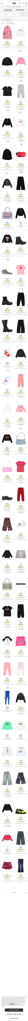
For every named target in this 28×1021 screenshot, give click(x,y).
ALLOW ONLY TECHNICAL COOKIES (14, 1014)
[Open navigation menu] (2, 3)
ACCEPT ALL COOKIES (14, 1010)
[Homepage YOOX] (14, 3)
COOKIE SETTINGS (14, 1018)
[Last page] (26, 892)
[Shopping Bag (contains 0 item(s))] (26, 3)
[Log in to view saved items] (23, 3)
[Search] (20, 3)
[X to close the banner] (26, 996)
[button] (14, 887)
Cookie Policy (12, 1003)
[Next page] (24, 892)
